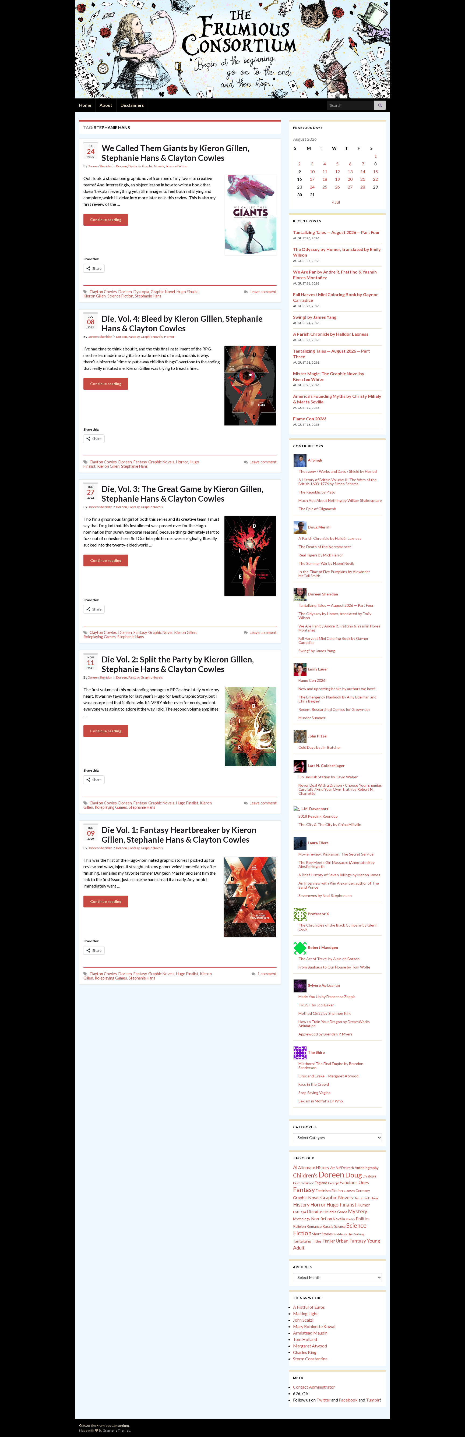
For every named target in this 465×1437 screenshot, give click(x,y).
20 (350, 179)
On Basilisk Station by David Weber (328, 777)
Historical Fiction (366, 1198)
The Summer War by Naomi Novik (326, 563)
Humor (363, 1204)
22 (375, 179)
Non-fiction (321, 1218)
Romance (314, 1226)
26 (337, 186)
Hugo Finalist (188, 291)
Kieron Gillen (94, 296)
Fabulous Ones (354, 1182)
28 (362, 186)
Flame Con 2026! (309, 418)
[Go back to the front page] (232, 49)
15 (375, 171)
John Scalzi (303, 1319)
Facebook (348, 1399)
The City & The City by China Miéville (329, 824)
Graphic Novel (163, 291)
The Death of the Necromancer (324, 546)
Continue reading (105, 219)
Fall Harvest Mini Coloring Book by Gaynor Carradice (333, 640)
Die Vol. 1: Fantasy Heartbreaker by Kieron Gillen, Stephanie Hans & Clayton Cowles (179, 834)
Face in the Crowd (313, 1084)
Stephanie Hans (148, 296)
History (301, 1205)
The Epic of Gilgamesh (317, 508)
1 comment (267, 973)
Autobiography (367, 1168)
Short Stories (322, 1234)
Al (295, 1167)
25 (324, 186)
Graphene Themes (116, 1430)
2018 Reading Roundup (318, 816)
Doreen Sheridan (100, 166)
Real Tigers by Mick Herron (321, 555)
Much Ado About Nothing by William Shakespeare (340, 500)
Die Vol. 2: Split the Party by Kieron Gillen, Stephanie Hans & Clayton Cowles (178, 664)
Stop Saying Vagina (314, 1092)
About (106, 105)
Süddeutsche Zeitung (348, 1234)
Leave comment (263, 291)
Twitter (323, 1399)
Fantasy (133, 337)
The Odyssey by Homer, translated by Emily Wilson (334, 615)
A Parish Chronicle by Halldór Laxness (330, 333)
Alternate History (313, 1167)
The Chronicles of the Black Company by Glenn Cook (338, 927)
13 (350, 171)
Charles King (304, 1352)
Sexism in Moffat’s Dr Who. (321, 1101)
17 (312, 179)
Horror (169, 337)
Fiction (337, 1190)
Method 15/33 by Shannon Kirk (324, 1013)
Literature (316, 1211)
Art (332, 1168)
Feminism (323, 1190)
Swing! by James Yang (314, 317)
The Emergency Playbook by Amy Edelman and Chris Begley (337, 699)
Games (349, 1191)
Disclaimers (132, 105)
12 (337, 171)
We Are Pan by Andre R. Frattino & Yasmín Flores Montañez (339, 628)
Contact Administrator (314, 1386)
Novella (339, 1219)
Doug (353, 1174)
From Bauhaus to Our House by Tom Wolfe (334, 967)
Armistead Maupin (310, 1332)
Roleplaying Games (99, 636)
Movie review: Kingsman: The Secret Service (336, 854)
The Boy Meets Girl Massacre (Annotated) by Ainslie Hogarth (336, 864)
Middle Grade (336, 1212)
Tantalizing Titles (307, 1241)
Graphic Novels (153, 166)
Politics (362, 1218)
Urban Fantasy (351, 1241)
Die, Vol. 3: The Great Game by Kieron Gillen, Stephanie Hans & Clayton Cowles (182, 493)
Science (340, 1227)
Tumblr (373, 1399)
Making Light (305, 1313)
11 (324, 171)
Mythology (301, 1219)
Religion (299, 1226)
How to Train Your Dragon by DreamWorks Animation (334, 1023)
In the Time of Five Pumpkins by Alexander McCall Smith (334, 573)
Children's (305, 1175)
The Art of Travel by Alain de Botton (329, 958)
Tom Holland (305, 1339)
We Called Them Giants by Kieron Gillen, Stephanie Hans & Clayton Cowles (175, 152)
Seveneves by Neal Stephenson (325, 895)
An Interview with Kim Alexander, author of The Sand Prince (338, 885)
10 (312, 171)
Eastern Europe (303, 1183)
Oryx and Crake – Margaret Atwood (328, 1076)
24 (312, 186)
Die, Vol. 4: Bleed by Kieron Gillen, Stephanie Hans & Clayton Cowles (182, 323)
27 (350, 186)
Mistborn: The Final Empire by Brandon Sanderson (330, 1065)
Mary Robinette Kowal (314, 1326)
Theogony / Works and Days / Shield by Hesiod (337, 471)
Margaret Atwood (310, 1345)
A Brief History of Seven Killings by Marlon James (339, 874)
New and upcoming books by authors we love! (336, 688)
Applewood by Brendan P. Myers (325, 1034)
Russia (327, 1226)
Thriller (328, 1241)
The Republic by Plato (316, 492)
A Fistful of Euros (309, 1307)
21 (362, 179)
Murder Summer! (312, 717)
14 (362, 171)
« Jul (336, 201)
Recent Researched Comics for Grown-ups (334, 709)
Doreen (121, 166)
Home (85, 105)
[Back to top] (453, 1425)
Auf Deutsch (345, 1168)
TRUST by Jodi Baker (316, 1005)
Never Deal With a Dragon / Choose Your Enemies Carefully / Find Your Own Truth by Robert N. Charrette (340, 789)
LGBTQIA (299, 1212)
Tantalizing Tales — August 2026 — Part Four (336, 232)
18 (324, 179)
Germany (362, 1191)
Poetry (350, 1219)
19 (337, 179)
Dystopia (134, 166)
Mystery (357, 1211)
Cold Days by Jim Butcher (319, 747)
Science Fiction (176, 166)
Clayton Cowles (103, 291)
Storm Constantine (310, 1358)
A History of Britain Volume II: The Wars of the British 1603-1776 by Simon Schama (337, 481)
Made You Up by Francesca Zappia (326, 996)
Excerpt (333, 1183)
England (321, 1183)
